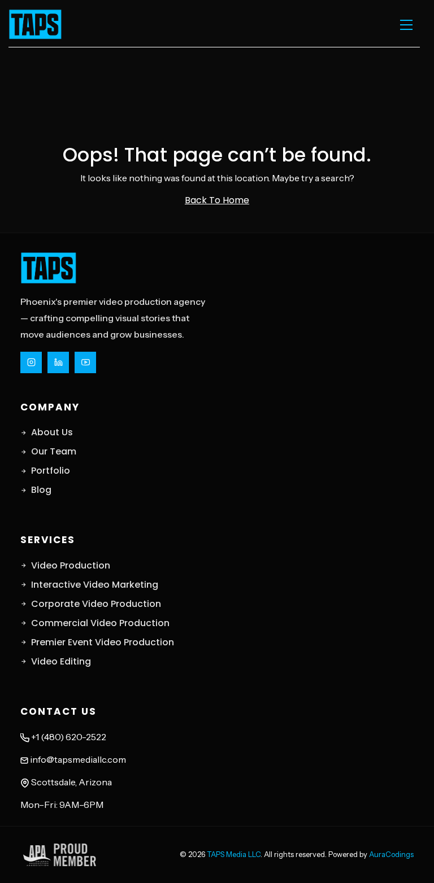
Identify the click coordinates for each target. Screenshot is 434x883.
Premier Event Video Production (102, 642)
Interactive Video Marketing (94, 584)
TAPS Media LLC (234, 854)
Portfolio (50, 470)
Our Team (53, 451)
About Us (52, 432)
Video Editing (61, 661)
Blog (41, 489)
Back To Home (217, 200)
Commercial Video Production (100, 623)
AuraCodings (391, 854)
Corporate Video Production (96, 603)
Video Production (70, 565)
